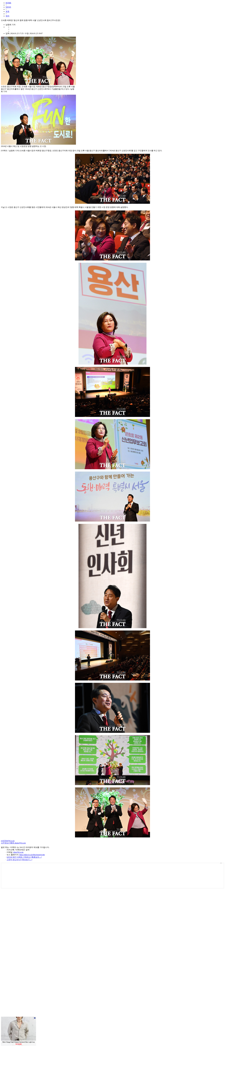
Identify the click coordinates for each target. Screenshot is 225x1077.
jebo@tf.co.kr (18, 852)
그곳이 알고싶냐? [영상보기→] (19, 860)
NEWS (8, 7)
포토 (7, 11)
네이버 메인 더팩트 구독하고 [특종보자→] (24, 857)
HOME (8, 3)
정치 (7, 16)
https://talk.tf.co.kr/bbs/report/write (32, 855)
